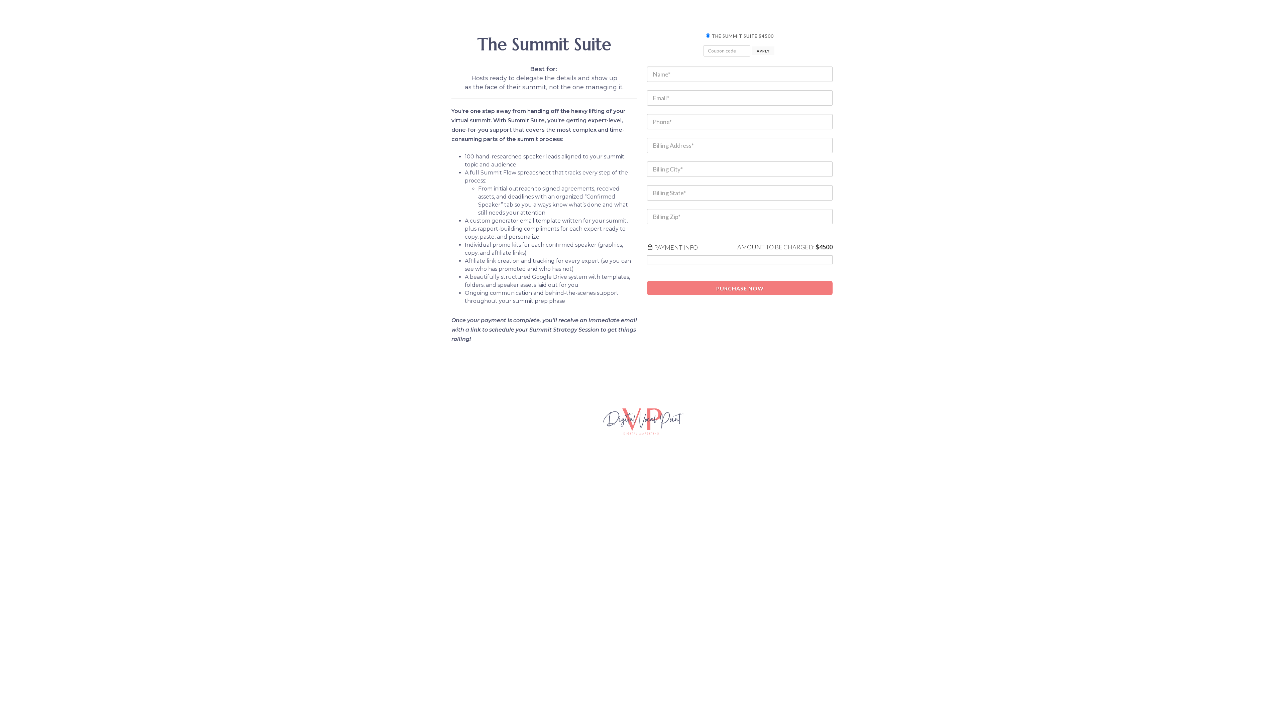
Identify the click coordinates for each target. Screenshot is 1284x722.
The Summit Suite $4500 (743, 36)
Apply (763, 51)
